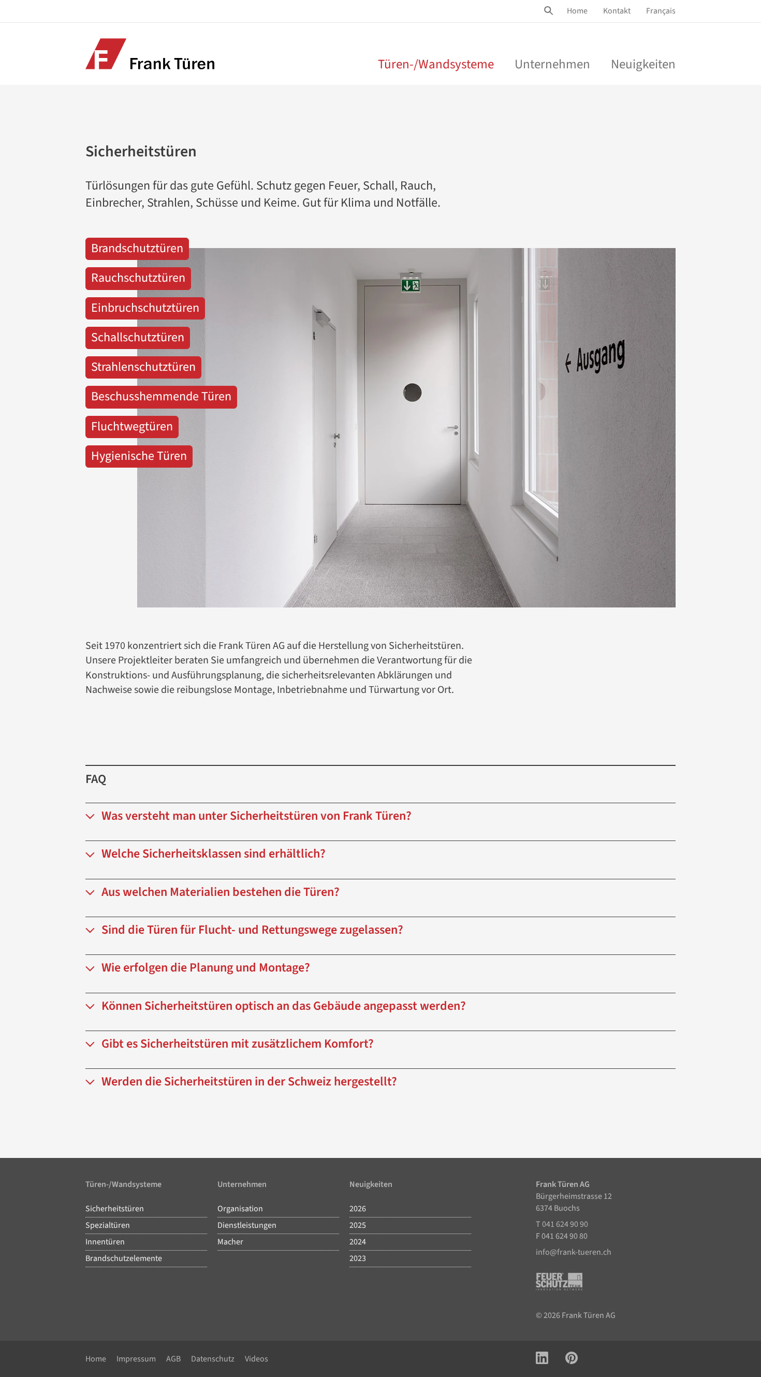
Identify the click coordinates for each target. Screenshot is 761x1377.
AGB (173, 1359)
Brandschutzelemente (123, 1258)
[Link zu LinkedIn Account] (542, 1359)
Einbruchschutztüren (145, 308)
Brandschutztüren (137, 248)
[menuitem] (577, 11)
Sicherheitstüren (114, 1208)
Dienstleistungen (246, 1225)
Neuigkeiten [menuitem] (643, 64)
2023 (357, 1258)
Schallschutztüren (137, 337)
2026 (357, 1208)
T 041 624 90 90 (562, 1224)
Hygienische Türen (139, 456)
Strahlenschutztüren (143, 367)
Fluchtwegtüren (132, 426)
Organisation (240, 1208)
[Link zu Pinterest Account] (571, 1359)
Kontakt (617, 11)
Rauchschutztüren (138, 278)
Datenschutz (213, 1359)
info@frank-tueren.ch (573, 1252)
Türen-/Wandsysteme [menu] (436, 64)
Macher (230, 1242)
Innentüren (105, 1242)
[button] (380, 821)
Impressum (136, 1359)
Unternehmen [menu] (552, 64)
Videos (256, 1359)
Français (661, 11)
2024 (357, 1242)
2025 (357, 1225)
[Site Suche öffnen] (550, 11)
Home (577, 11)
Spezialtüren (107, 1225)
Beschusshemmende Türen (161, 396)
